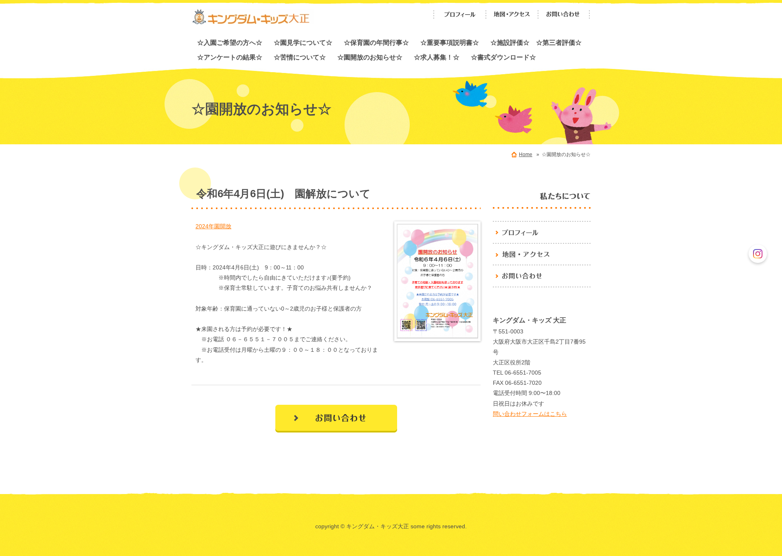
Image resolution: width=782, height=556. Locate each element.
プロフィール (459, 14)
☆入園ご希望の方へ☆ (229, 42)
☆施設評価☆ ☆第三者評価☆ (536, 42)
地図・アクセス (511, 14)
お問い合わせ (564, 14)
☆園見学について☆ (303, 42)
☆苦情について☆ (300, 57)
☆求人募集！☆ (436, 57)
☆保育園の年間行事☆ (376, 42)
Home (525, 154)
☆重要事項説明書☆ (449, 42)
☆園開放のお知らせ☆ (369, 57)
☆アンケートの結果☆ (229, 57)
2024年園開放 (213, 226)
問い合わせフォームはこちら (530, 413)
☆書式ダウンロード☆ (503, 57)
